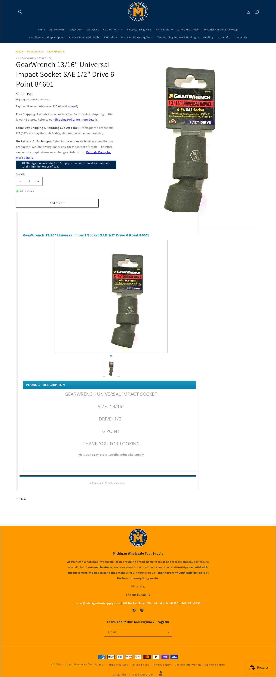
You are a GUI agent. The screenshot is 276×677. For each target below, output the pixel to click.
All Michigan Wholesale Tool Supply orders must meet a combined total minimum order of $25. (65, 164)
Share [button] (23, 499)
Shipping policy (215, 664)
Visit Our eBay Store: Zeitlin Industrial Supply (111, 454)
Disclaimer (119, 674)
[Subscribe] (167, 632)
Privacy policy (162, 664)
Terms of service (117, 664)
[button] (20, 12)
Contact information (188, 664)
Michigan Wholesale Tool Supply (82, 664)
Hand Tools (35, 51)
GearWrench (56, 51)
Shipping (21, 99)
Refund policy (140, 664)
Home (19, 51)
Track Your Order (142, 674)
